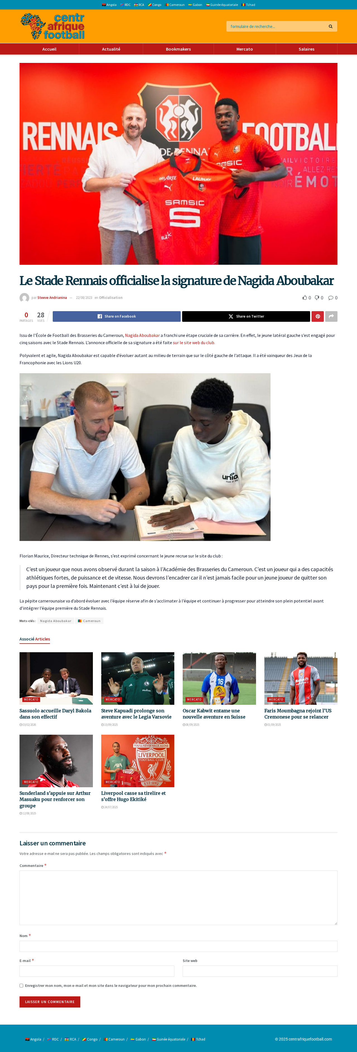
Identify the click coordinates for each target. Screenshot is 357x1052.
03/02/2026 (29, 725)
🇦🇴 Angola (109, 5)
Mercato (245, 49)
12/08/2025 (29, 813)
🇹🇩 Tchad (248, 5)
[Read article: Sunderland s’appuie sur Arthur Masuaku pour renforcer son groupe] (56, 761)
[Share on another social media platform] (331, 316)
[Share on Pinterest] (318, 316)
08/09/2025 (192, 725)
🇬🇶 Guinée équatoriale (222, 5)
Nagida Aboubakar (142, 335)
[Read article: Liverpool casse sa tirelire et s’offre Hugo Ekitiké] (138, 761)
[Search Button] (331, 26)
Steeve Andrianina (52, 297)
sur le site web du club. (194, 342)
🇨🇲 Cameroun (175, 5)
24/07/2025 (111, 807)
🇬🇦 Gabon (195, 5)
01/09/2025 (274, 725)
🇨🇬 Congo (154, 5)
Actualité (111, 49)
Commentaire (33, 865)
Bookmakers (178, 49)
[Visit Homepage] (53, 26)
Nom (25, 935)
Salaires (306, 49)
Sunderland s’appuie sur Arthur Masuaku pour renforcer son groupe (55, 799)
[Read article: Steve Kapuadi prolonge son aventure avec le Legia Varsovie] (138, 678)
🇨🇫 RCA (139, 5)
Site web (190, 960)
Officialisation (110, 297)
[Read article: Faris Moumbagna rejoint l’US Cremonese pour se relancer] (301, 678)
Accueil (49, 49)
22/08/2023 (84, 297)
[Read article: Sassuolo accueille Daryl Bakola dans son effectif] (56, 678)
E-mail (27, 960)
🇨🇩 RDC (125, 5)
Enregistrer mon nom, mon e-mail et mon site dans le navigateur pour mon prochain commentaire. (111, 985)
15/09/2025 (111, 725)
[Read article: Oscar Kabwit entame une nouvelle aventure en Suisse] (219, 678)
